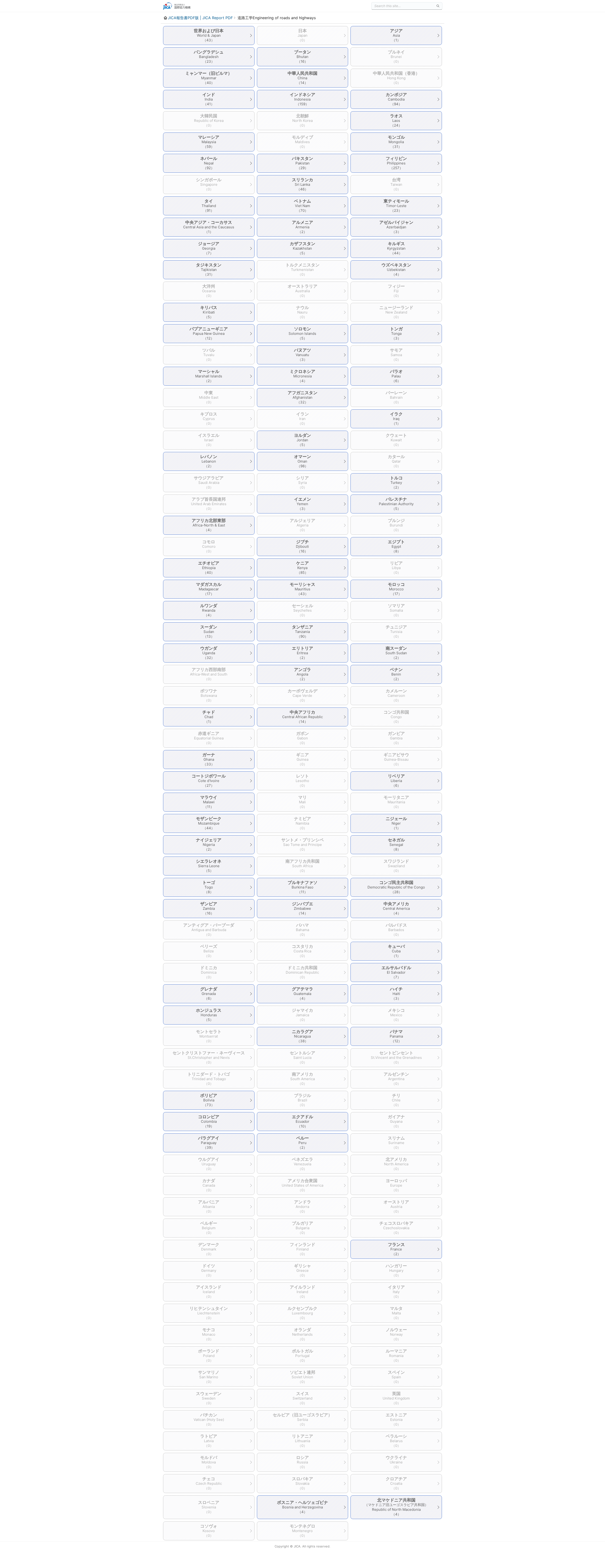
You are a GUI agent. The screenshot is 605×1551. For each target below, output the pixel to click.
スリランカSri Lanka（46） (302, 184)
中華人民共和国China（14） (302, 78)
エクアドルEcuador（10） (302, 1121)
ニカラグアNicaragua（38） (302, 1036)
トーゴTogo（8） (208, 887)
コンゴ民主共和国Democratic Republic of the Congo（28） (396, 887)
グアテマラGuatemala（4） (302, 993)
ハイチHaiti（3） (396, 993)
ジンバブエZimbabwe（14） (302, 908)
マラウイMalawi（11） (208, 802)
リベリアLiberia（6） (396, 780)
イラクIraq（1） (396, 418)
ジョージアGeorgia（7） (208, 248)
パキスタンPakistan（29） (302, 163)
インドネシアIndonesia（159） (302, 99)
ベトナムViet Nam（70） (302, 206)
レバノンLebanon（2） (208, 461)
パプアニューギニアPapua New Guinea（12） (209, 333)
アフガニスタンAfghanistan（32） (302, 397)
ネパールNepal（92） (208, 163)
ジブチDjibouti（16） (302, 546)
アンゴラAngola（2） (302, 674)
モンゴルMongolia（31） (396, 142)
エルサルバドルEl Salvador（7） (396, 972)
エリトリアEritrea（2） (302, 653)
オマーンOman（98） (302, 461)
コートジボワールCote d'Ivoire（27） (209, 780)
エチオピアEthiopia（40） (208, 568)
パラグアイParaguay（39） (208, 1143)
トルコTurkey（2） (396, 482)
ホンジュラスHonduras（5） (208, 1015)
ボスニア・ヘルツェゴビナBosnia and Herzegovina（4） (302, 1507)
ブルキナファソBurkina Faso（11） (302, 887)
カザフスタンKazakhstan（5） (302, 248)
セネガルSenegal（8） (396, 844)
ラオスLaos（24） (396, 120)
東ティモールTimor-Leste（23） (396, 206)
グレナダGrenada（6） (208, 993)
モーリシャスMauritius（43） (302, 589)
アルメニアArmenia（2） (302, 227)
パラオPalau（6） (396, 376)
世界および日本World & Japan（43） (209, 35)
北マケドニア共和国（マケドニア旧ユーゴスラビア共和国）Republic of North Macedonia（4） (396, 1507)
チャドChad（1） (208, 717)
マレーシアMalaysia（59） (208, 142)
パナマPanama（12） (396, 1036)
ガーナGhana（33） (208, 759)
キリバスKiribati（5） (208, 312)
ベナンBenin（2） (396, 674)
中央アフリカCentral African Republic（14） (302, 717)
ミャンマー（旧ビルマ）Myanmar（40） (208, 78)
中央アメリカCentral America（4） (396, 908)
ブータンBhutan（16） (302, 56)
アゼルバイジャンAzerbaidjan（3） (396, 227)
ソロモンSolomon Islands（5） (302, 333)
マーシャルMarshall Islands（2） (208, 376)
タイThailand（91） (209, 206)
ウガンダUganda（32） (208, 653)
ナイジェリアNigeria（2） (208, 844)
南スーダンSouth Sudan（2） (396, 653)
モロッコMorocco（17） (396, 589)
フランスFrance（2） (396, 1249)
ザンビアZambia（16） (208, 908)
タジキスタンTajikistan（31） (208, 269)
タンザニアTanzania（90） (302, 631)
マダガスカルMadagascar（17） (208, 589)
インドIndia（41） (208, 99)
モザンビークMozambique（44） (208, 823)
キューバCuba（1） (396, 951)
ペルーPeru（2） (302, 1143)
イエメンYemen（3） (302, 504)
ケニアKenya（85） (302, 568)
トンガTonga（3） (396, 333)
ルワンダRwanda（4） (208, 610)
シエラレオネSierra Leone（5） (208, 866)
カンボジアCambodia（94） (396, 99)
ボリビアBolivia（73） (208, 1100)
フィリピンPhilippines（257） (396, 163)
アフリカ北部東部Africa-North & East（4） (209, 525)
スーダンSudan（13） (208, 631)
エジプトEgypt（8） (396, 546)
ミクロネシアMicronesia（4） (302, 376)
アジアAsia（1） (396, 35)
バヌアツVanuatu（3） (302, 355)
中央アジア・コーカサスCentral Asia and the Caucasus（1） (208, 227)
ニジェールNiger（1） (396, 823)
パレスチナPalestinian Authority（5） (396, 504)
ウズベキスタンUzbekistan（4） (396, 269)
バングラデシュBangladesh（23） (209, 56)
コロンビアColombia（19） (208, 1121)
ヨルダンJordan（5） (302, 440)
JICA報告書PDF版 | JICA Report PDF (200, 17)
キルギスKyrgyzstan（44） (396, 248)
